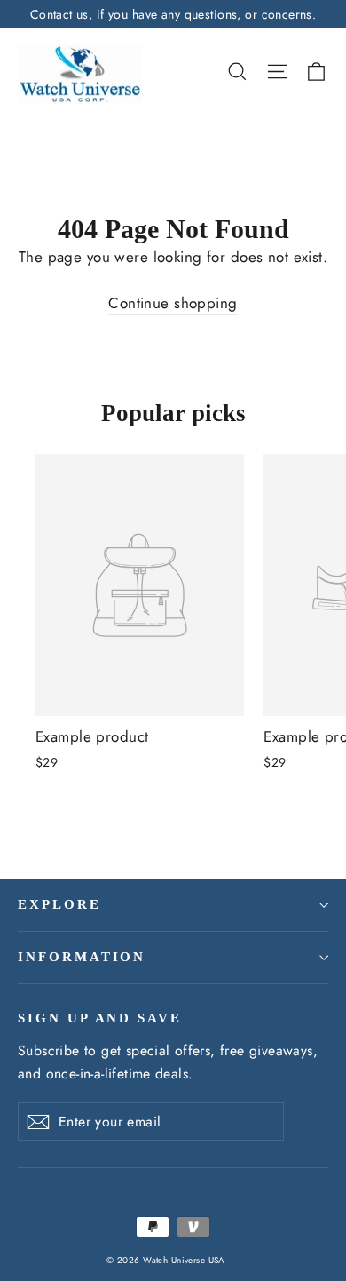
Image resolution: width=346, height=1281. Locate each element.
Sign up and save (100, 1018)
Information (81, 957)
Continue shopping (172, 303)
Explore (59, 904)
